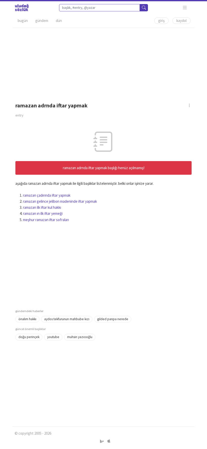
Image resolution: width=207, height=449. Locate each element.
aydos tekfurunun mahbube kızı (66, 319)
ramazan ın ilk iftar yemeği (43, 213)
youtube (53, 337)
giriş (161, 20)
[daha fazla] (185, 7)
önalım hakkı (27, 319)
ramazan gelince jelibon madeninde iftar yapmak (60, 201)
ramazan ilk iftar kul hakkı (42, 207)
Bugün (23, 20)
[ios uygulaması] (109, 441)
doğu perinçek (28, 337)
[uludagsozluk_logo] (22, 7)
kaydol (181, 20)
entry (19, 115)
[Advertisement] (103, 63)
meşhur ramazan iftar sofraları (46, 219)
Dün (59, 20)
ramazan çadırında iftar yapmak (46, 195)
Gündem (41, 20)
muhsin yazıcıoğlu (79, 337)
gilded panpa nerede (112, 319)
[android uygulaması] (102, 441)
